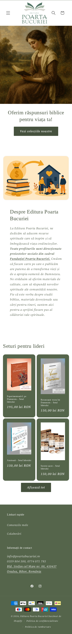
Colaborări (14, 534)
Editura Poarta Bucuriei (34, 616)
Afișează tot (36, 487)
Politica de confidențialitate (42, 620)
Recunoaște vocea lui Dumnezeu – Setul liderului (50, 402)
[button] (8, 13)
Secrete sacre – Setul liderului (50, 467)
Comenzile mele (17, 525)
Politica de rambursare (38, 626)
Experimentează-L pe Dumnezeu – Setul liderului (16, 399)
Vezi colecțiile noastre (36, 131)
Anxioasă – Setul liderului (19, 460)
